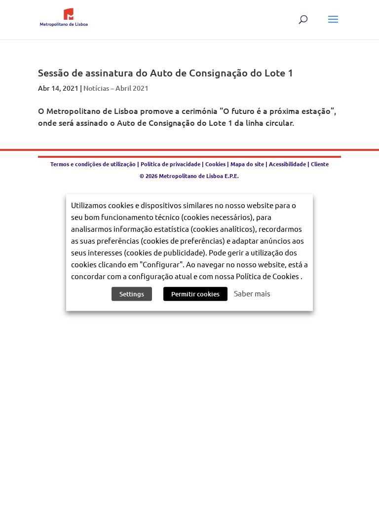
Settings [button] (131, 293)
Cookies (215, 164)
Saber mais (252, 293)
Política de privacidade (171, 164)
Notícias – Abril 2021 (116, 88)
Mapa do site (247, 164)
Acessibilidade (287, 164)
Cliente (320, 164)
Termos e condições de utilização (93, 164)
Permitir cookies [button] (195, 293)
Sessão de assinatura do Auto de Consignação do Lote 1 (165, 72)
